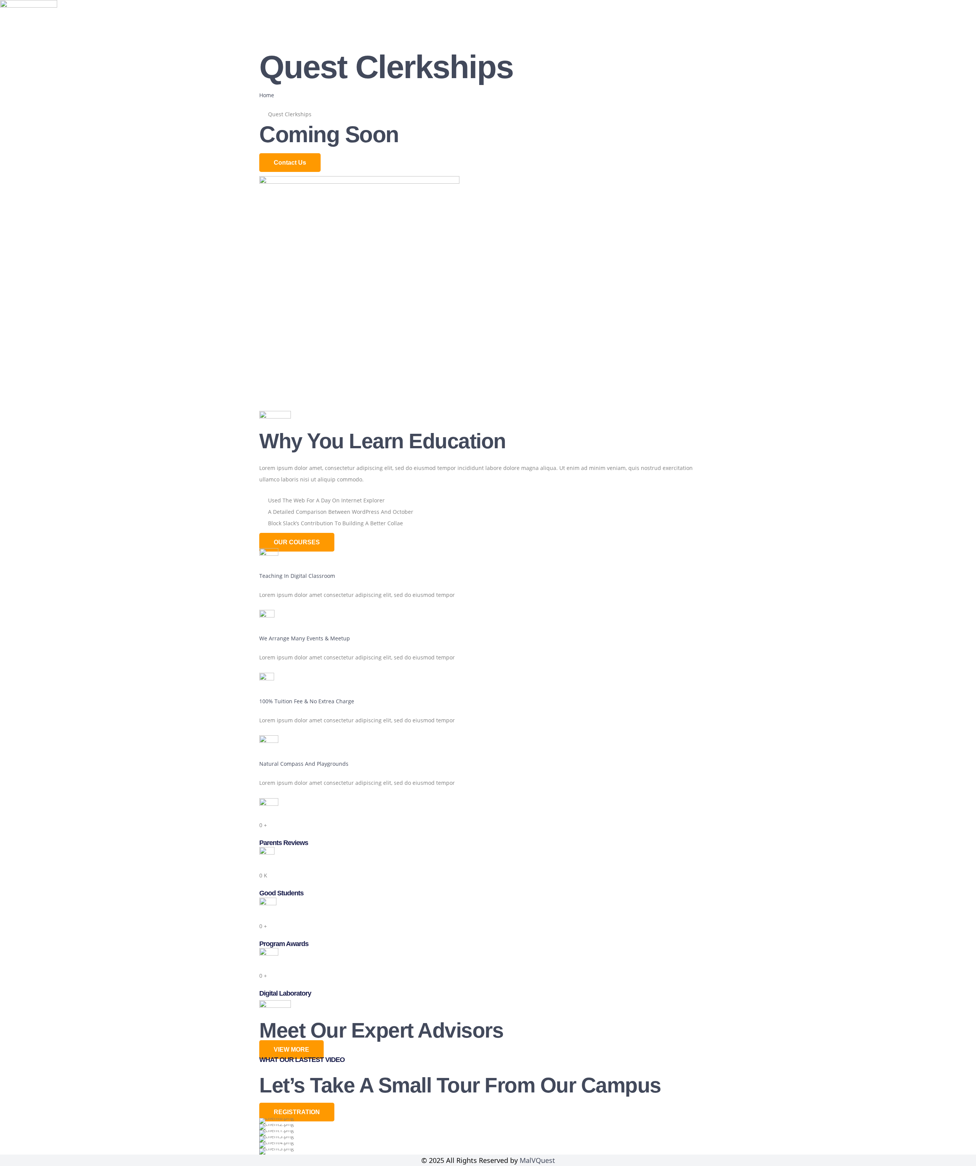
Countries (892, 35)
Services (839, 35)
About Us (788, 35)
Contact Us (950, 35)
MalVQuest (537, 1160)
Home (744, 35)
